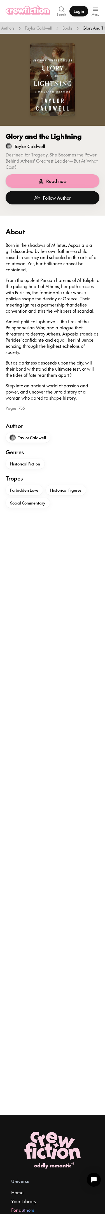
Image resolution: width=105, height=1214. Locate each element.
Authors (8, 28)
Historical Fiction (25, 464)
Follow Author (57, 198)
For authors (22, 1210)
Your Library (23, 1201)
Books (67, 28)
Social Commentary (27, 503)
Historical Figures (65, 490)
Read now (56, 181)
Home (17, 1192)
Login (79, 11)
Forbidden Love (24, 490)
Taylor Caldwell (38, 28)
